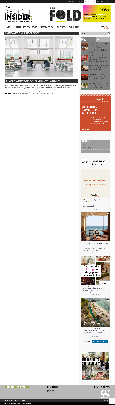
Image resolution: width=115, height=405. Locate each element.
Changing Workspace (24, 94)
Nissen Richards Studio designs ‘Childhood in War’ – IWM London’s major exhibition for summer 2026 (98, 59)
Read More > (43, 92)
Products (17, 27)
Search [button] (109, 33)
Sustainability (74, 27)
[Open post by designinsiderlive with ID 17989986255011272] (95, 312)
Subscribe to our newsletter (17, 387)
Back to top (105, 400)
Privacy (17, 400)
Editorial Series (47, 27)
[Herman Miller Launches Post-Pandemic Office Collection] (39, 76)
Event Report (61, 27)
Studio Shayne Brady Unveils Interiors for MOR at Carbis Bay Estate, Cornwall (98, 67)
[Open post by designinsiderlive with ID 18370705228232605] (95, 183)
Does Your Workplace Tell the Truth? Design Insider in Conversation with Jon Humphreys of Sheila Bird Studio (98, 48)
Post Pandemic (37, 94)
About (84, 144)
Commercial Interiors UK (73, 1)
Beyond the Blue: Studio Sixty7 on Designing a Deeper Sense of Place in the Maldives (98, 85)
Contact (84, 151)
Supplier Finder (102, 1)
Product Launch (49, 94)
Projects (26, 27)
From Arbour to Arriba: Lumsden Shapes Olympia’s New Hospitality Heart (97, 76)
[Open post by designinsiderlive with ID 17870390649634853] (95, 226)
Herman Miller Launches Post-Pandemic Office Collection (33, 80)
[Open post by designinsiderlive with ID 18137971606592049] (95, 270)
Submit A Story (86, 148)
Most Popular (83, 39)
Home (6, 400)
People (34, 27)
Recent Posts (98, 39)
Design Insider (90, 1)
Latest (9, 27)
